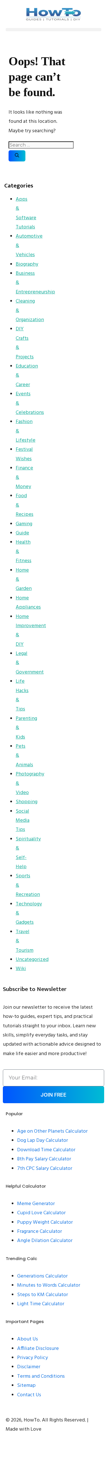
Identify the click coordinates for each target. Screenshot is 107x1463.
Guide (22, 533)
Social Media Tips (22, 820)
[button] (53, 29)
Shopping (26, 802)
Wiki (21, 969)
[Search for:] (41, 145)
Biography (27, 264)
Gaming (24, 524)
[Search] (17, 155)
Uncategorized (32, 959)
